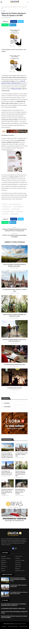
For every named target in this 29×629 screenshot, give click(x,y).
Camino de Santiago (5, 558)
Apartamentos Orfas (20, 570)
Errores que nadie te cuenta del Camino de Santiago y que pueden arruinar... (18, 579)
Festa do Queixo (5, 209)
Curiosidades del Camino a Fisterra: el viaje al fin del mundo (6, 473)
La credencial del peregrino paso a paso (14, 364)
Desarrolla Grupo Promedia (20, 623)
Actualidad (3, 556)
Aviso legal (4, 626)
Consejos (3, 570)
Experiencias (18, 564)
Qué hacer (3, 560)
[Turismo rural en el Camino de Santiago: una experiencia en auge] (14, 304)
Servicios (3, 564)
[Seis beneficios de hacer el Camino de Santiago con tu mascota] (21, 483)
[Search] (27, 2)
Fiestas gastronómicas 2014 (8, 211)
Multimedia (3, 562)
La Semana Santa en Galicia (14, 388)
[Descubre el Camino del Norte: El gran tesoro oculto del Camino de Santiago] (14, 329)
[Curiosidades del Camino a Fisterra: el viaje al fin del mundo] (7, 465)
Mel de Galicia (19, 211)
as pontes (4, 204)
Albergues (17, 568)
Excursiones (18, 562)
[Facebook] (13, 548)
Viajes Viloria (18, 566)
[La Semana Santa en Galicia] (14, 377)
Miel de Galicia (5, 213)
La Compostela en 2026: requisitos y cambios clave (21, 454)
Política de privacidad (12, 626)
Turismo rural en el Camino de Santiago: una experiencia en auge (20, 473)
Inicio (2, 6)
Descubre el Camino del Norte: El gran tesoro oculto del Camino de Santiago (7, 491)
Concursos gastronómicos (15, 204)
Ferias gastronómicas (18, 206)
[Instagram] (16, 548)
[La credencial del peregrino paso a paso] (14, 354)
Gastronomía (4, 566)
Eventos (3, 568)
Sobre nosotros (18, 556)
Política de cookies (23, 626)
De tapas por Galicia (6, 206)
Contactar (17, 558)
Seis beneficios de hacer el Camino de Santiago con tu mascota (20, 491)
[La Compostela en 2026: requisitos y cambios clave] (14, 279)
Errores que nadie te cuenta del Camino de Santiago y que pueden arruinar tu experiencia (7, 455)
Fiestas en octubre (15, 209)
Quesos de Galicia (14, 213)
